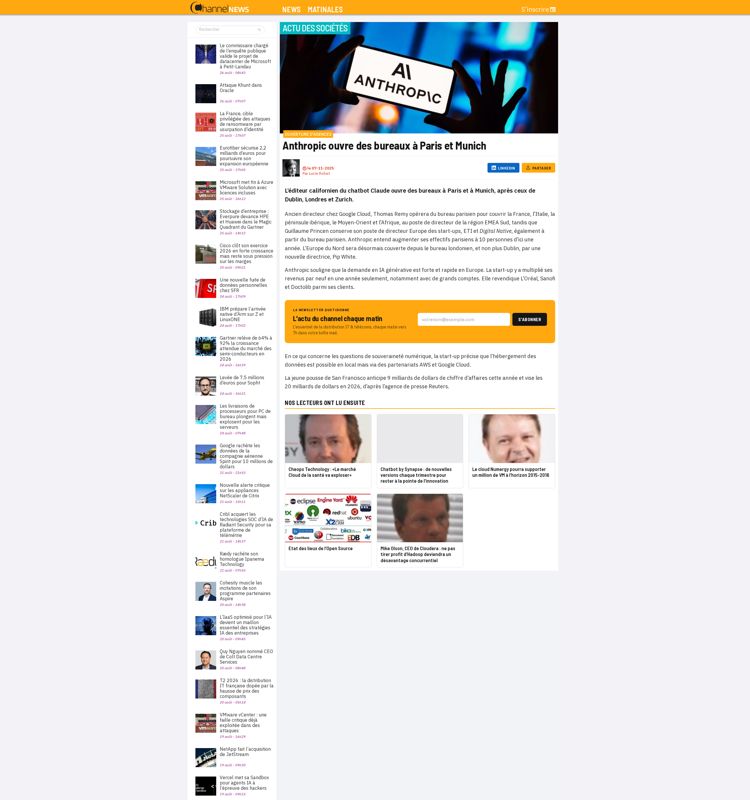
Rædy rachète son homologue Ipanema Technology (242, 559)
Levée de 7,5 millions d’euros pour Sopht (242, 380)
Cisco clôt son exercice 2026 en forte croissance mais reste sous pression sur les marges (246, 253)
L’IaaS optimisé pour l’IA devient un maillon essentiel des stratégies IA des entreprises (246, 625)
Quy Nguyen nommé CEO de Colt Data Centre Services (246, 656)
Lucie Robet (319, 173)
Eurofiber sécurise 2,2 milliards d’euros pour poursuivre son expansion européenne (244, 156)
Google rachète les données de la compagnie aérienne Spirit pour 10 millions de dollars (246, 456)
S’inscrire (535, 9)
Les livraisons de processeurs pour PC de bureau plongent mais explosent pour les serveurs (245, 416)
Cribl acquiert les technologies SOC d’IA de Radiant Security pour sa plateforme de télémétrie (246, 524)
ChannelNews (219, 8)
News (291, 9)
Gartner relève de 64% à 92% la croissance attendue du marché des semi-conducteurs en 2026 (246, 348)
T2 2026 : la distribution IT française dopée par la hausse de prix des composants (247, 688)
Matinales (325, 9)
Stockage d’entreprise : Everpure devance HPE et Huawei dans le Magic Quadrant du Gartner (246, 219)
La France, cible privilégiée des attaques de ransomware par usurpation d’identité (245, 121)
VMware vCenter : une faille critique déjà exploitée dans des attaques (243, 722)
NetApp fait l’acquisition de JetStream (245, 751)
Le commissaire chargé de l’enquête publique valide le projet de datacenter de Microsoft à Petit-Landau (245, 56)
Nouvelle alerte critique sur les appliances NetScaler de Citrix (245, 490)
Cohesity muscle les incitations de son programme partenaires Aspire (245, 590)
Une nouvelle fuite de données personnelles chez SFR (243, 285)
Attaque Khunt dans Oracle (241, 87)
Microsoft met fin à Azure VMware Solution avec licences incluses (246, 187)
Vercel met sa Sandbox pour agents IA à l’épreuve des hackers (244, 782)
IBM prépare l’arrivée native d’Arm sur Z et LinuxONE (243, 314)
